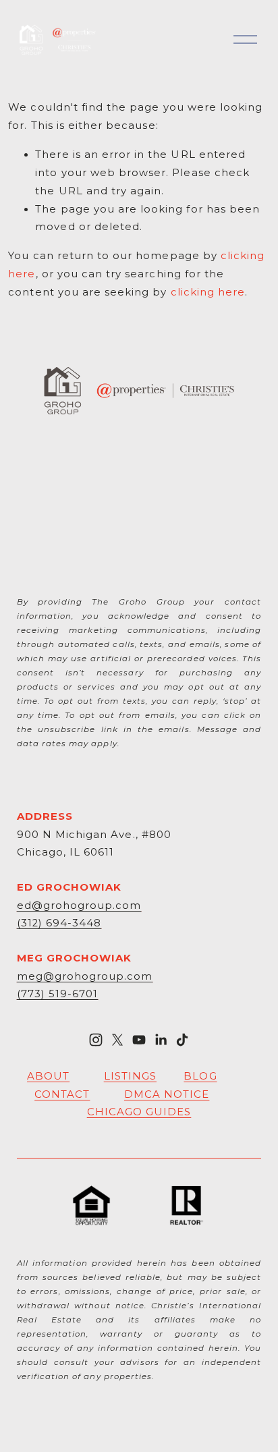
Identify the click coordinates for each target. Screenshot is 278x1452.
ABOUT (48, 1076)
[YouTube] (139, 1039)
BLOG (200, 1076)
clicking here (208, 292)
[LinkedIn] (160, 1039)
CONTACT (62, 1094)
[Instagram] (96, 1039)
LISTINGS (130, 1076)
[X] (117, 1039)
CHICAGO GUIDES (139, 1112)
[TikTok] (182, 1039)
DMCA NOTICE (167, 1094)
